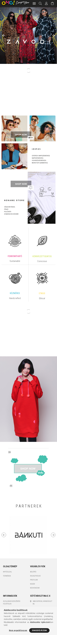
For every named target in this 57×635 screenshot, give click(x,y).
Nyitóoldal (7, 572)
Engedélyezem (39, 630)
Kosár (32, 584)
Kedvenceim (35, 588)
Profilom (34, 580)
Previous (4, 535)
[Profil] (46, 3)
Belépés (33, 572)
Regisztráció (35, 576)
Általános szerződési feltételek (11, 602)
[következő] (53, 35)
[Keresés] (40, 3)
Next (53, 535)
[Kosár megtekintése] (53, 3)
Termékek (7, 576)
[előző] (3, 35)
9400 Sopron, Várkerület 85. (42, 602)
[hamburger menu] (34, 3)
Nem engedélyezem (18, 630)
